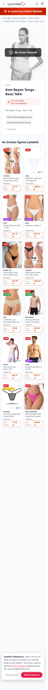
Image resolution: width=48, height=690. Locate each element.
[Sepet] (42, 3)
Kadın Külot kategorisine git (19, 117)
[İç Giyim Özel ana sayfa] (16, 4)
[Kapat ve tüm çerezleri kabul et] (41, 656)
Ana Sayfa (6, 18)
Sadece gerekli (12, 675)
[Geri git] (3, 3)
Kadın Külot (33, 18)
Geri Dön (12, 129)
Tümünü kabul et (32, 675)
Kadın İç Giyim (19, 18)
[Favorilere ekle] (19, 150)
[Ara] (37, 3)
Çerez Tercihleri (19, 666)
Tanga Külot (9, 21)
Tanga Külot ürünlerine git (19, 122)
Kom (7, 85)
